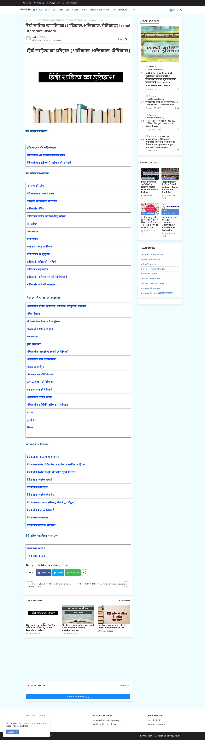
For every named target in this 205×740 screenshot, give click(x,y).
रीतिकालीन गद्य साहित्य (37, 517)
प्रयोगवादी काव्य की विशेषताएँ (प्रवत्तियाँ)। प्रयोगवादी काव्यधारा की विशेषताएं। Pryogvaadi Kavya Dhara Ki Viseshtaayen (160, 143)
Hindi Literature (79, 10)
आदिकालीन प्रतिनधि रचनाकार (41, 284)
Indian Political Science (153, 283)
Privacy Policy (53, 3)
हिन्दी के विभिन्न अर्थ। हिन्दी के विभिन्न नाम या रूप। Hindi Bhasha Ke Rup (149, 187)
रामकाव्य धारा (33, 336)
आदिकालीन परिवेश (35, 208)
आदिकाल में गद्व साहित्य (37, 269)
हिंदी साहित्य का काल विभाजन (40, 193)
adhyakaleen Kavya (99, 10)
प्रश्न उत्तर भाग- (34, 548)
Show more (124, 600)
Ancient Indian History (153, 254)
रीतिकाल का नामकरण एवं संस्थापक (43, 456)
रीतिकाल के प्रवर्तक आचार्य (39, 479)
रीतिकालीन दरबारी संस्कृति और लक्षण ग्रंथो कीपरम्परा (51, 471)
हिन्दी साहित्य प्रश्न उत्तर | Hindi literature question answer (111, 626)
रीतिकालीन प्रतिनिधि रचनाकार (41, 525)
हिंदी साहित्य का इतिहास (106, 724)
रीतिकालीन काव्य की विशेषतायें (41, 509)
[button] (181, 10)
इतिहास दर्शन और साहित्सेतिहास (41, 147)
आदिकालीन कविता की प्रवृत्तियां (41, 261)
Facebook (45, 572)
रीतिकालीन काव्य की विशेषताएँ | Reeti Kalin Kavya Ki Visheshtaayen (161, 103)
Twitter (60, 572)
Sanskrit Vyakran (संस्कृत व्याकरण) (158, 293)
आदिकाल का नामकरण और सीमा (42, 201)
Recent (51, 10)
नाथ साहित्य (32, 231)
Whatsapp (74, 572)
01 (43, 548)
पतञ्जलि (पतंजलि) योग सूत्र (108, 720)
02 (43, 555)
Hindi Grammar (158, 724)
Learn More (22, 726)
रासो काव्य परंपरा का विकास (39, 246)
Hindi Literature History (123, 10)
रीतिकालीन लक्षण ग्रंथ (37, 487)
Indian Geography (151, 278)
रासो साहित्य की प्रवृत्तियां (38, 254)
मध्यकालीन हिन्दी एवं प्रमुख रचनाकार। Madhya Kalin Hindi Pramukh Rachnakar (169, 223)
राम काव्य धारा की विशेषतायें (39, 389)
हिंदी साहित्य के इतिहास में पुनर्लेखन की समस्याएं (49, 162)
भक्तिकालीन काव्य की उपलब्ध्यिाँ (41, 359)
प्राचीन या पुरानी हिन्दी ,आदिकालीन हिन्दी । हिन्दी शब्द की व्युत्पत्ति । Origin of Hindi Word (150, 222)
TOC (35, 20)
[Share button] (84, 572)
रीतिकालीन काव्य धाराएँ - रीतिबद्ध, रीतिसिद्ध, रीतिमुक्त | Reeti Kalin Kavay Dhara (160, 123)
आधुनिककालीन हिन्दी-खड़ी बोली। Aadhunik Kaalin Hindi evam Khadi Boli (169, 187)
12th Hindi (64, 10)
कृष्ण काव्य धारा (34, 344)
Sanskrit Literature (151, 288)
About (150, 735)
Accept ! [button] (12, 732)
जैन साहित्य (32, 223)
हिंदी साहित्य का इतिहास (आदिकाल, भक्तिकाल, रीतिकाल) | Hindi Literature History (42, 627)
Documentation (70, 3)
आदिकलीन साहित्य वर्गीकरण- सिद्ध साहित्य (46, 216)
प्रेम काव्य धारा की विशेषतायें (40, 374)
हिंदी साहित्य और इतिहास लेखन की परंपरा (46, 155)
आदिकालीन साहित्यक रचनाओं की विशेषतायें (47, 276)
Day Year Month (150, 264)
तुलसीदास (31, 419)
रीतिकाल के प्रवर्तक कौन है (40, 494)
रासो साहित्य (32, 239)
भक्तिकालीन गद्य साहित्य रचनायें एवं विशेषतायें (47, 351)
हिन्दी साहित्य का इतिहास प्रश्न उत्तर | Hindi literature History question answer (78, 627)
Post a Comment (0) (78, 696)
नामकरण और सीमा (35, 185)
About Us (27, 3)
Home (39, 10)
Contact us (39, 3)
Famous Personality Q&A (154, 269)
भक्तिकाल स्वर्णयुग (35, 366)
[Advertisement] (80, 660)
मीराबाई (30, 427)
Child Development (152, 259)
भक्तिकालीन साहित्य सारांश (39, 397)
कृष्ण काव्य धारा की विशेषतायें (40, 381)
